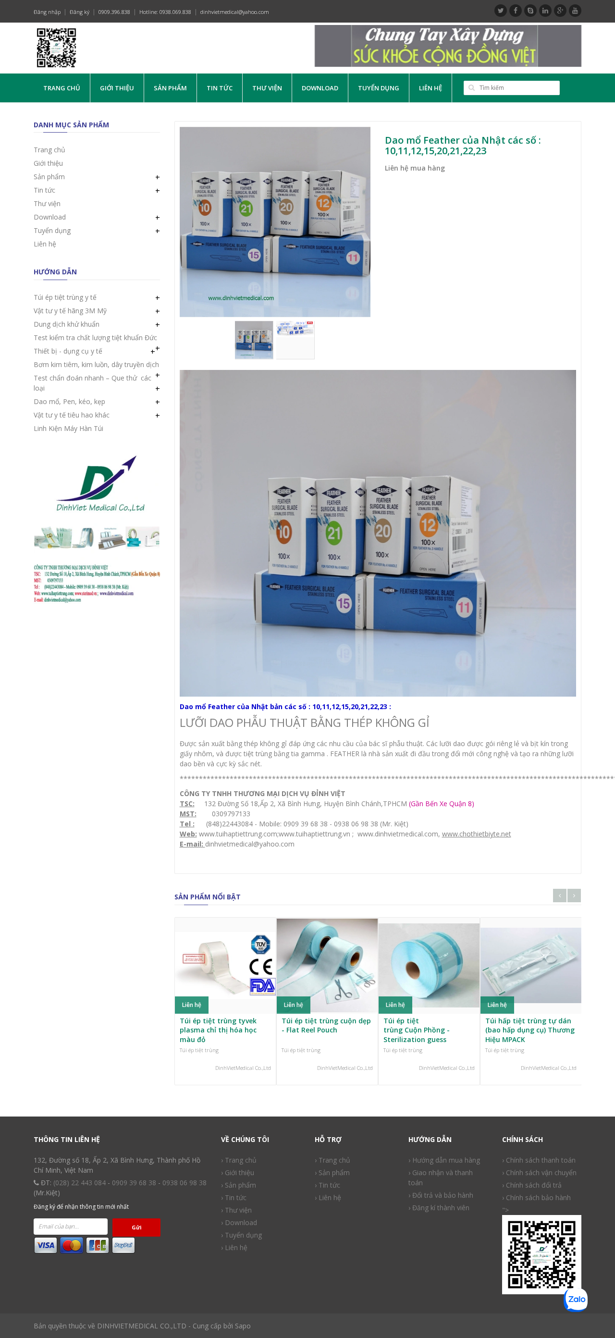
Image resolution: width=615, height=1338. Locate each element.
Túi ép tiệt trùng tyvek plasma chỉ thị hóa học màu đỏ (218, 1030)
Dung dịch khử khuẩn (66, 324)
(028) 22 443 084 (79, 1182)
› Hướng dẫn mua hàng (444, 1160)
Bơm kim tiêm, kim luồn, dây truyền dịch (96, 364)
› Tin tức (327, 1185)
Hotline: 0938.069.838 (165, 11)
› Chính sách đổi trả (532, 1185)
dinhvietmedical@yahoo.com (234, 11)
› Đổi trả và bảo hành (440, 1195)
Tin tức (220, 88)
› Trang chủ (239, 1160)
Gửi (137, 1227)
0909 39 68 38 (134, 1182)
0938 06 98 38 (184, 1182)
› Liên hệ (328, 1197)
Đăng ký (79, 11)
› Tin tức (233, 1197)
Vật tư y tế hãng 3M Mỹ (70, 310)
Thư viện (267, 88)
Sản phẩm (170, 88)
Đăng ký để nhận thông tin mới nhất (81, 1207)
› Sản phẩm (332, 1172)
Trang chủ (61, 88)
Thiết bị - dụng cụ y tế (68, 351)
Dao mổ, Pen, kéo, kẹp (69, 401)
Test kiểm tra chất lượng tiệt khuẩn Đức (95, 337)
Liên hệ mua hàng (415, 167)
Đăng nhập (47, 11)
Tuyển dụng (378, 88)
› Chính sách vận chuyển (539, 1172)
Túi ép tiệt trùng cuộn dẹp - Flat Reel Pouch (326, 1025)
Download (320, 88)
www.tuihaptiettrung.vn (314, 833)
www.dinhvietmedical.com (397, 833)
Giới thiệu (117, 88)
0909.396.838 (114, 11)
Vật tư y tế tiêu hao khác (72, 414)
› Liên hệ (234, 1247)
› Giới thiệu (237, 1172)
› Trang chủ (332, 1160)
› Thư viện (236, 1210)
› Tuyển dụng (241, 1235)
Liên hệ (430, 88)
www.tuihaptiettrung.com (237, 833)
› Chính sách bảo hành (536, 1197)
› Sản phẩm (238, 1185)
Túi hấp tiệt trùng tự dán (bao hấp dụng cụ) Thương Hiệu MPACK (530, 1030)
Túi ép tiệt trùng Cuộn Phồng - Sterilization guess (416, 1030)
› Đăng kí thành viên (438, 1207)
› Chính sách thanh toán (539, 1160)
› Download (239, 1222)
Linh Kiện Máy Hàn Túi (68, 428)
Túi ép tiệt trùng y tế (65, 297)
